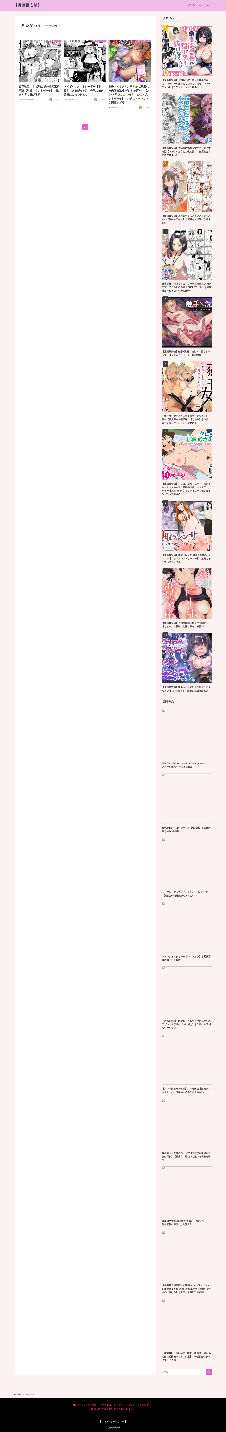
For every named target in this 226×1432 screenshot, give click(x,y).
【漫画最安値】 (28, 5)
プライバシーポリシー (113, 1421)
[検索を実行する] (209, 1372)
